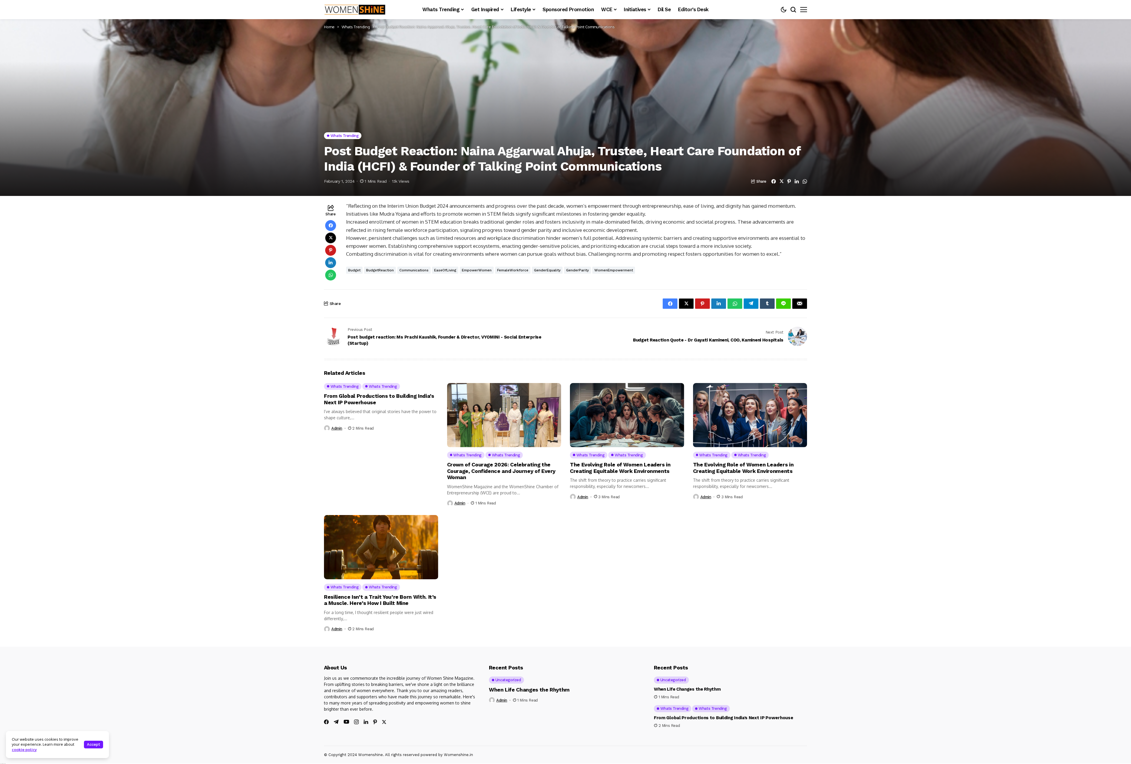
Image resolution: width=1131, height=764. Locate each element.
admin (336, 428)
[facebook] (326, 722)
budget (354, 270)
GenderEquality (547, 270)
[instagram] (356, 722)
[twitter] (384, 722)
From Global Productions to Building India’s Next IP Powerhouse (723, 717)
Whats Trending (356, 26)
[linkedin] (366, 722)
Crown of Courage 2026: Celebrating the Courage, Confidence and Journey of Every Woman (501, 470)
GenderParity (577, 270)
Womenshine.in (458, 755)
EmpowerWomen (477, 270)
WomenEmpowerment (613, 270)
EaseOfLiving (445, 270)
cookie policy (24, 749)
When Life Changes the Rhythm (529, 690)
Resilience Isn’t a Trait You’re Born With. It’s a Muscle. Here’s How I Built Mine (380, 600)
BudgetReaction (380, 270)
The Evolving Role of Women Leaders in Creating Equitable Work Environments (620, 467)
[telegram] (336, 722)
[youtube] (346, 722)
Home (329, 26)
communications (414, 270)
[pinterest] (375, 722)
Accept (93, 744)
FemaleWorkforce (512, 270)
